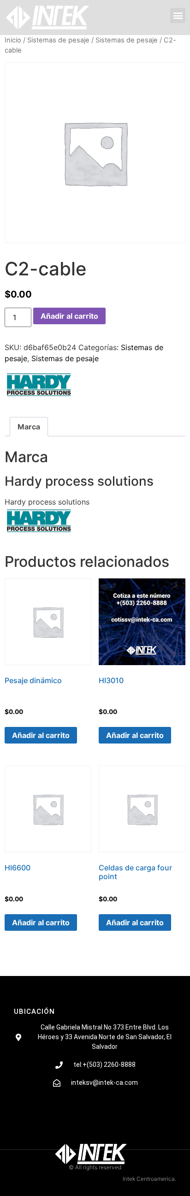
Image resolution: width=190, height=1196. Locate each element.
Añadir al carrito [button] (41, 735)
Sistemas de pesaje (58, 40)
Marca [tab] (29, 426)
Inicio (13, 40)
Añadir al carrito (69, 316)
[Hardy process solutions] (39, 386)
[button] (177, 15)
